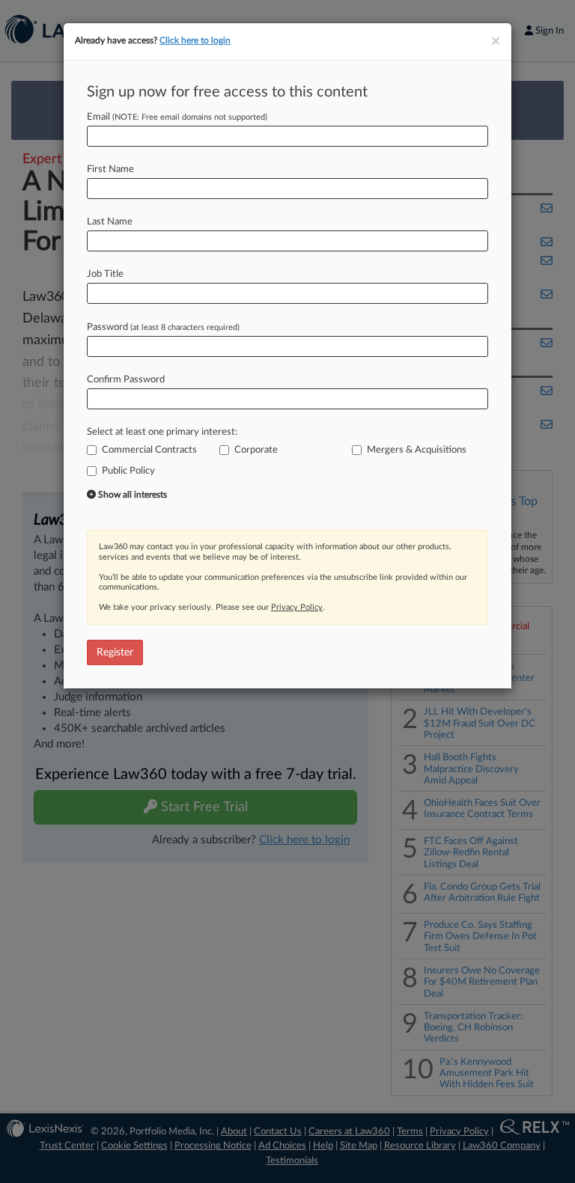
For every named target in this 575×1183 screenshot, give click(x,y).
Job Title (105, 274)
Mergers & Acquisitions (416, 450)
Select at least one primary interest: (162, 432)
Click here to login (195, 40)
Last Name (110, 222)
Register (115, 652)
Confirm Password (126, 380)
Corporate (256, 450)
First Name (110, 169)
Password (163, 327)
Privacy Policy (297, 607)
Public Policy (128, 471)
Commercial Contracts (149, 450)
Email (177, 117)
